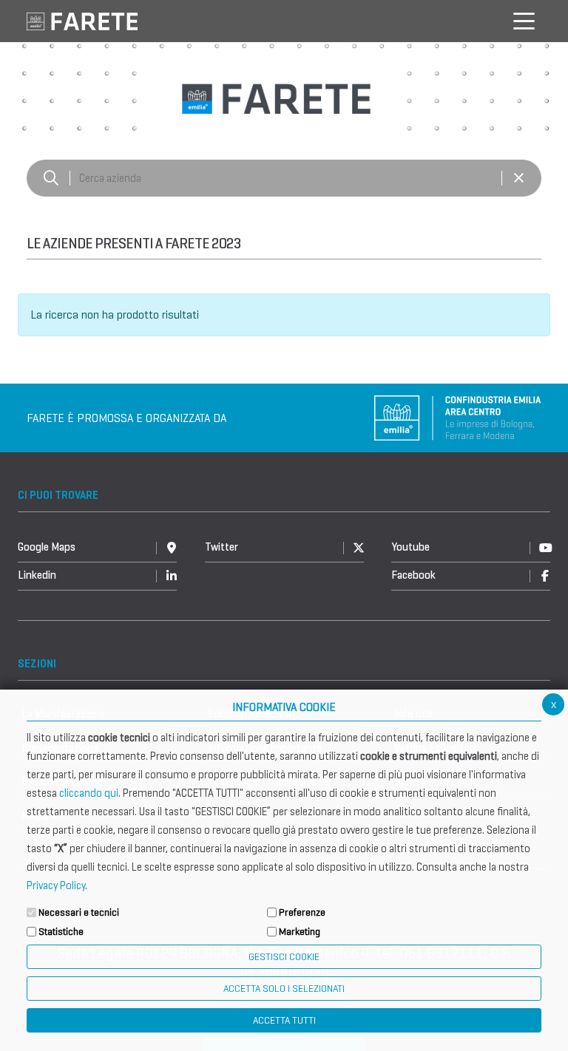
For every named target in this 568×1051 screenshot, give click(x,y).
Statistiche (61, 931)
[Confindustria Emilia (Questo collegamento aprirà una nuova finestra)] (457, 416)
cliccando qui (88, 793)
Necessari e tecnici (78, 912)
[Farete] (82, 20)
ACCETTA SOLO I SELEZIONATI (284, 988)
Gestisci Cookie (284, 956)
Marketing (299, 931)
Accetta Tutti (284, 1020)
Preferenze (302, 912)
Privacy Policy (56, 885)
